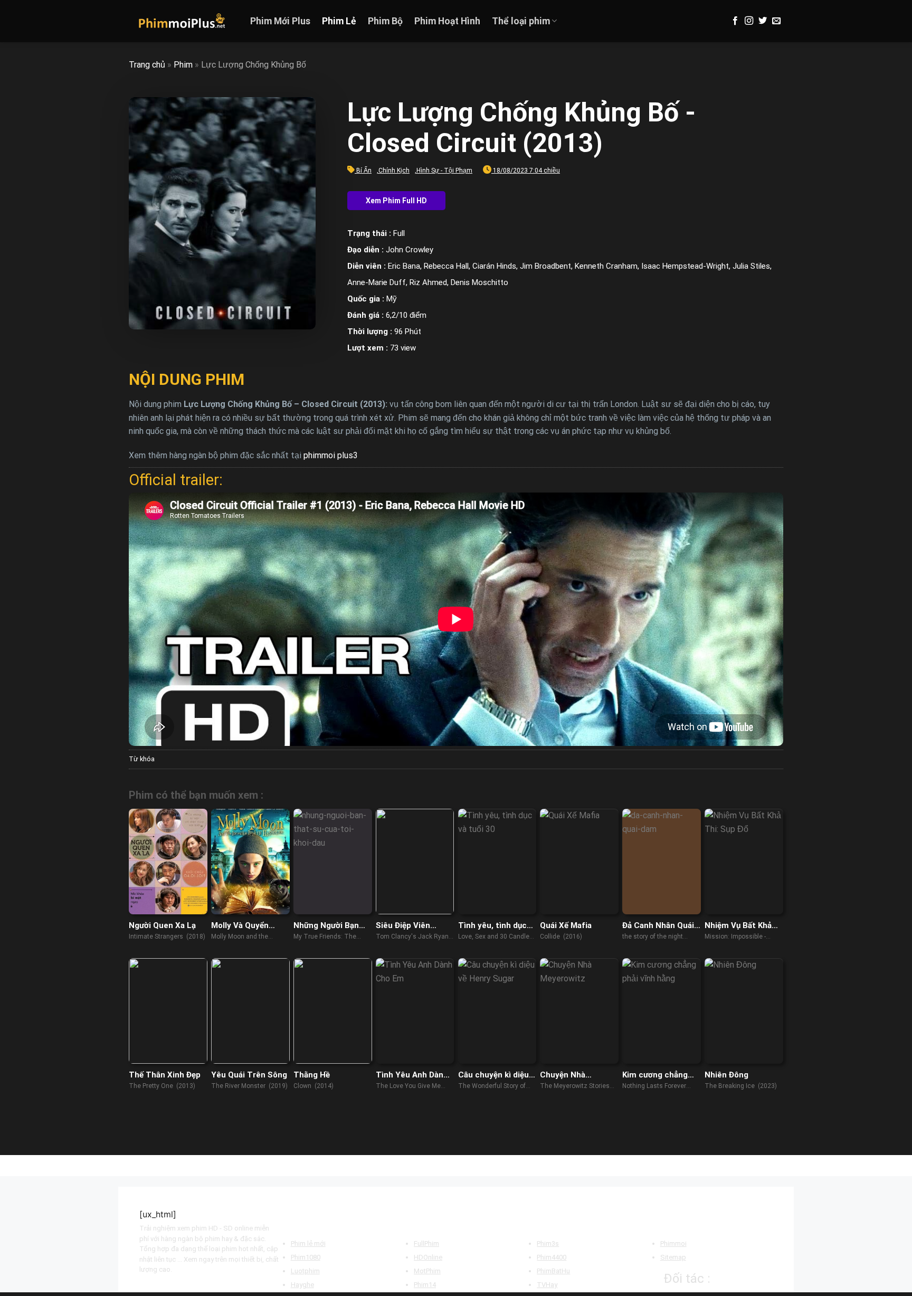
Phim (183, 65)
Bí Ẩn (364, 170)
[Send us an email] (776, 21)
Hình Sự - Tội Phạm (444, 170)
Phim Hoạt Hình (447, 21)
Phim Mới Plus (280, 21)
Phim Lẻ (339, 21)
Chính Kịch (394, 170)
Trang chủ (147, 65)
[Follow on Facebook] (735, 21)
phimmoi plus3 (330, 455)
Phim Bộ (385, 21)
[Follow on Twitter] (762, 21)
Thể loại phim (521, 21)
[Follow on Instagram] (749, 21)
